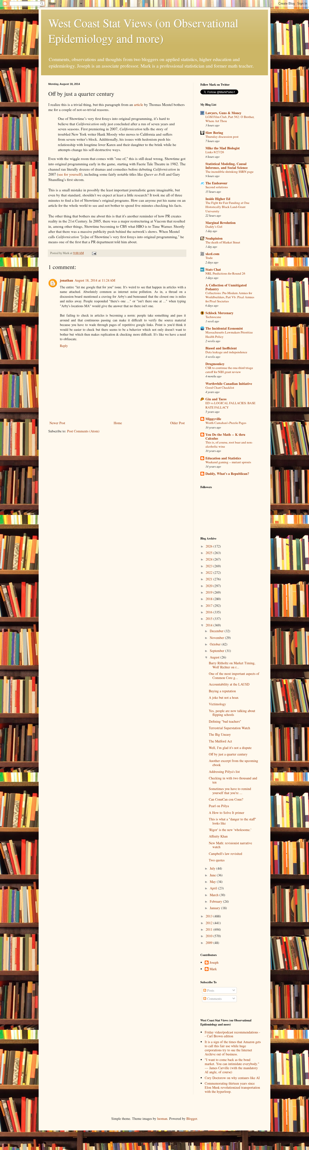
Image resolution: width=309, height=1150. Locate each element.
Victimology (217, 704)
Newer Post (57, 423)
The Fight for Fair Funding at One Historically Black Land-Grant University (227, 207)
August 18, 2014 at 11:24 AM (95, 280)
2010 (209, 936)
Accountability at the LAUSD (229, 684)
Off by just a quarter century (228, 754)
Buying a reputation (222, 691)
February (216, 901)
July (213, 868)
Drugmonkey (215, 363)
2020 (209, 585)
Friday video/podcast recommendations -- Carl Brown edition (232, 1034)
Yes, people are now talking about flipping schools (232, 712)
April (214, 888)
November (217, 637)
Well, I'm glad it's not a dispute (230, 747)
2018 (209, 598)
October (216, 644)
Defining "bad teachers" (225, 721)
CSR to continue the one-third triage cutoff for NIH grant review (229, 370)
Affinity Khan (218, 836)
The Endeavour (216, 183)
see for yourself (69, 174)
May (213, 881)
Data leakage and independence (226, 352)
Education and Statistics (223, 458)
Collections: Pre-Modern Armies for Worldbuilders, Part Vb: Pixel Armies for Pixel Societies (229, 297)
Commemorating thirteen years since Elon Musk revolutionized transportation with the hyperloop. (232, 1087)
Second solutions (216, 187)
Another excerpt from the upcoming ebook (233, 762)
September (217, 650)
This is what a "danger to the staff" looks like (232, 821)
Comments (214, 998)
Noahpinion (214, 238)
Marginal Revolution (220, 222)
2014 (209, 625)
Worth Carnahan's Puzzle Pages (225, 423)
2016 (209, 612)
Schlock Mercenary (219, 312)
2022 (209, 572)
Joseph (214, 963)
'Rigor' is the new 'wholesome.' (230, 829)
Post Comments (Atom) (83, 431)
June (213, 875)
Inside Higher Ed (217, 198)
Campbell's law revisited (225, 853)
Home (118, 423)
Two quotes (217, 860)
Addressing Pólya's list (224, 771)
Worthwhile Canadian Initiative (228, 383)
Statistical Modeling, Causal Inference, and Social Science (226, 165)
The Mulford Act (220, 741)
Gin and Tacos (215, 399)
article (138, 104)
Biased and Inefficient (221, 348)
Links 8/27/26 (214, 152)
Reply (64, 345)
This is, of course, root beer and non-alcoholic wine (229, 444)
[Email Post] (94, 253)
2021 (209, 579)
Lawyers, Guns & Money (223, 112)
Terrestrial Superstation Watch (229, 728)
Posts (210, 990)
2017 (209, 605)
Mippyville (213, 418)
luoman (162, 1118)
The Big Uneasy (220, 734)
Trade (209, 258)
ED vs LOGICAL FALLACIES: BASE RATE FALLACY (230, 405)
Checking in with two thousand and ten (233, 780)
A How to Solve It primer (226, 812)
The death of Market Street (222, 242)
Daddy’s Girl (213, 226)
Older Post (177, 423)
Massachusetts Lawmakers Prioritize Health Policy (229, 334)
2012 (209, 923)
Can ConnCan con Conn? (226, 799)
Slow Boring (214, 132)
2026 (209, 546)
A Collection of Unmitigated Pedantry (226, 287)
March (214, 895)
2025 (209, 552)
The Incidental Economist (224, 328)
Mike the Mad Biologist (222, 148)
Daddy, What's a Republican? (227, 473)
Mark (213, 969)
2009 (209, 942)
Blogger (191, 1118)
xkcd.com (212, 253)
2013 (209, 916)
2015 (209, 618)
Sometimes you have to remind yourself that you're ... (230, 790)
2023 (209, 566)
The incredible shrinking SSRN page (229, 171)
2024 (209, 559)
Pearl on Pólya (219, 806)
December (217, 631)
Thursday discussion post (222, 136)
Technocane (213, 317)
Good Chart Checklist (219, 387)
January (215, 908)
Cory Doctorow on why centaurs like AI (232, 1077)
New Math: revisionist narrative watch (230, 845)
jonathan (66, 280)
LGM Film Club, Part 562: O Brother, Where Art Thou (229, 119)
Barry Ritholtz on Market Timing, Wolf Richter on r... (232, 665)
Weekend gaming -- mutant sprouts (228, 462)
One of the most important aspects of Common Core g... (234, 675)
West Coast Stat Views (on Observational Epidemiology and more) (143, 30)
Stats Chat (213, 269)
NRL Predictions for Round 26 (225, 273)
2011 (209, 929)
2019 (209, 592)
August (215, 657)
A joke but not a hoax (224, 697)
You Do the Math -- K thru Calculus (225, 436)
